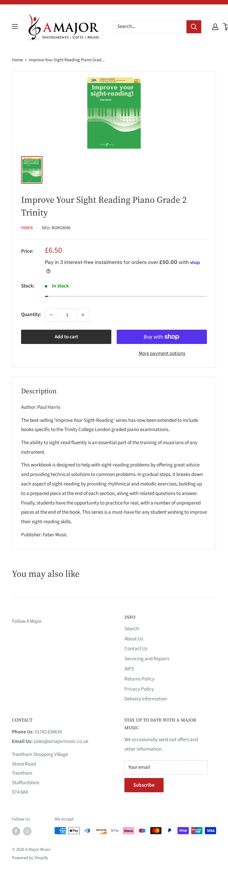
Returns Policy (139, 679)
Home (17, 60)
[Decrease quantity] (51, 315)
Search (131, 628)
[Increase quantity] (83, 315)
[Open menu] (15, 26)
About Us (133, 638)
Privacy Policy (139, 689)
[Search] (193, 26)
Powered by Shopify (30, 858)
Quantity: (31, 314)
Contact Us (136, 648)
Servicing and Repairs (146, 658)
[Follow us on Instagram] (27, 831)
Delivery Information (145, 698)
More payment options (162, 353)
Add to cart (66, 336)
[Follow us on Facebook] (16, 831)
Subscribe (144, 785)
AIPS (129, 668)
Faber (27, 228)
